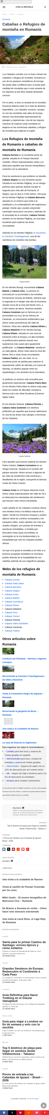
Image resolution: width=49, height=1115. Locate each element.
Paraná (5, 1068)
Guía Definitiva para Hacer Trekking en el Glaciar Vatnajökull (20, 998)
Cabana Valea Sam (14, 623)
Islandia (5, 989)
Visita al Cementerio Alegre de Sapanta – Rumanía (23, 695)
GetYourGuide (13, 759)
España (5, 936)
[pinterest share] (13, 849)
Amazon (10, 780)
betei (25, 623)
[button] (16, 1)
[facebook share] (3, 849)
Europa (12, 14)
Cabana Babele (12, 598)
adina (17, 631)
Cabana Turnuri (12, 616)
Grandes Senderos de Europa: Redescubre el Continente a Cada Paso (23, 971)
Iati (8, 773)
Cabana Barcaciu (13, 587)
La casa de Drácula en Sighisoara (19, 742)
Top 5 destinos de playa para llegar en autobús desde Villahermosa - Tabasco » (27, 827)
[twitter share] (8, 849)
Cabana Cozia (11, 594)
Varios (5, 963)
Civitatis (10, 751)
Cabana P (9, 631)
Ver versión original (32, 1098)
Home (4, 14)
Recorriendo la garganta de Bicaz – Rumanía (20, 713)
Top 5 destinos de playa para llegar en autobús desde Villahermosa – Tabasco (22, 1050)
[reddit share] (18, 849)
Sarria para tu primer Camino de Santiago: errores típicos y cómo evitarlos (24, 945)
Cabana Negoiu (12, 591)
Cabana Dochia (12, 580)
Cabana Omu (11, 612)
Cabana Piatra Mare (14, 583)
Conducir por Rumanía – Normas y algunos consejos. (24, 660)
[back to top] (44, 1105)
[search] (45, 7)
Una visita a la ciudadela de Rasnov (20, 729)
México (5, 1042)
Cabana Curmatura (14, 602)
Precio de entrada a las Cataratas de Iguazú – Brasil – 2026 (22, 1077)
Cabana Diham (12, 605)
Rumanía (21, 14)
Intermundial (12, 766)
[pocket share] (22, 849)
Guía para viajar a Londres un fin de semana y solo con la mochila (22, 1024)
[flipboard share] (27, 849)
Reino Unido (7, 1016)
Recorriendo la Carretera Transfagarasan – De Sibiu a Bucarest (24, 678)
